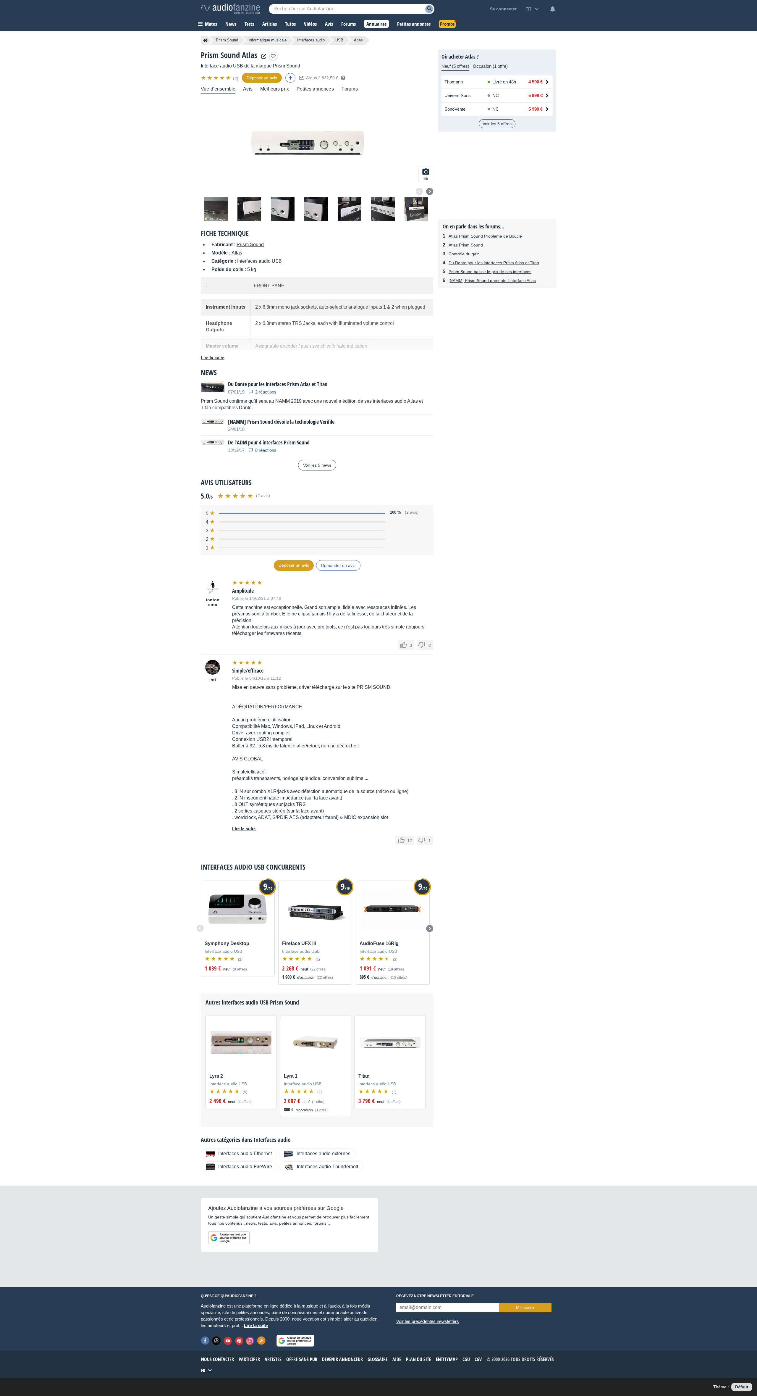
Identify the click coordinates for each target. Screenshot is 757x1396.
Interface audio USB (222, 65)
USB (339, 40)
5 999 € (535, 95)
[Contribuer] (290, 78)
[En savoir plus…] (343, 77)
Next (429, 191)
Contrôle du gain (464, 254)
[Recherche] (429, 9)
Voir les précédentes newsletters (427, 1321)
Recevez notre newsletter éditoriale (435, 1296)
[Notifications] (552, 8)
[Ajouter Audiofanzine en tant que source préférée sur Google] (229, 1237)
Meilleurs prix (274, 88)
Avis (248, 88)
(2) (235, 78)
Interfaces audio (311, 40)
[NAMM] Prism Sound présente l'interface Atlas (492, 280)
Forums (350, 88)
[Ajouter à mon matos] (273, 56)
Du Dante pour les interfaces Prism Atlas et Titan (494, 262)
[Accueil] (205, 40)
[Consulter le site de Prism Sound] (262, 56)
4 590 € (535, 81)
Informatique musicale (268, 40)
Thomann (453, 81)
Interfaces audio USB (259, 261)
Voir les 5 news (317, 465)
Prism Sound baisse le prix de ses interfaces (490, 271)
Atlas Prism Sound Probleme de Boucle (485, 236)
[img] (216, 78)
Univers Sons (457, 95)
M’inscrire (525, 1307)
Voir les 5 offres (497, 123)
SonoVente (454, 109)
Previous (419, 191)
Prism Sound (227, 40)
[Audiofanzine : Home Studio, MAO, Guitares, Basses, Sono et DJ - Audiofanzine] (230, 9)
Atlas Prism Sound (466, 245)
